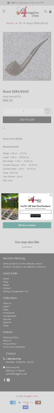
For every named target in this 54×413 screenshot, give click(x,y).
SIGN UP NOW (35, 216)
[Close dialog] (51, 195)
